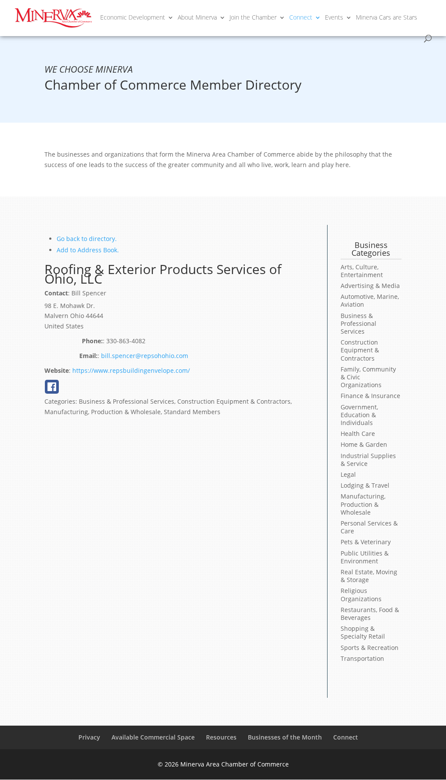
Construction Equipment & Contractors (360, 350)
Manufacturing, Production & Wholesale (363, 504)
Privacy (89, 737)
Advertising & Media (370, 285)
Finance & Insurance (370, 396)
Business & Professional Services (358, 323)
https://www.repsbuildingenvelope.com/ (131, 370)
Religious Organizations (361, 594)
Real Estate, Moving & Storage (369, 576)
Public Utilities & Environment (365, 557)
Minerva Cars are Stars (386, 17)
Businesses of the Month (285, 737)
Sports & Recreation (370, 647)
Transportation (362, 658)
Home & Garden (364, 444)
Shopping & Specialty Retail (363, 632)
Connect (300, 17)
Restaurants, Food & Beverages (370, 614)
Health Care (358, 433)
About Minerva (197, 17)
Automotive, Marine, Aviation (370, 300)
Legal (348, 474)
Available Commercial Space (153, 737)
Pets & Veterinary (366, 542)
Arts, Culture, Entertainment (362, 271)
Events (334, 17)
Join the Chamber (253, 17)
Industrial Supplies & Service (368, 460)
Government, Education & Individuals (359, 415)
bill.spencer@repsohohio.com (144, 356)
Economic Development (132, 17)
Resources (221, 737)
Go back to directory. (87, 238)
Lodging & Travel (365, 485)
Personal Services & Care (369, 527)
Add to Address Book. (88, 250)
